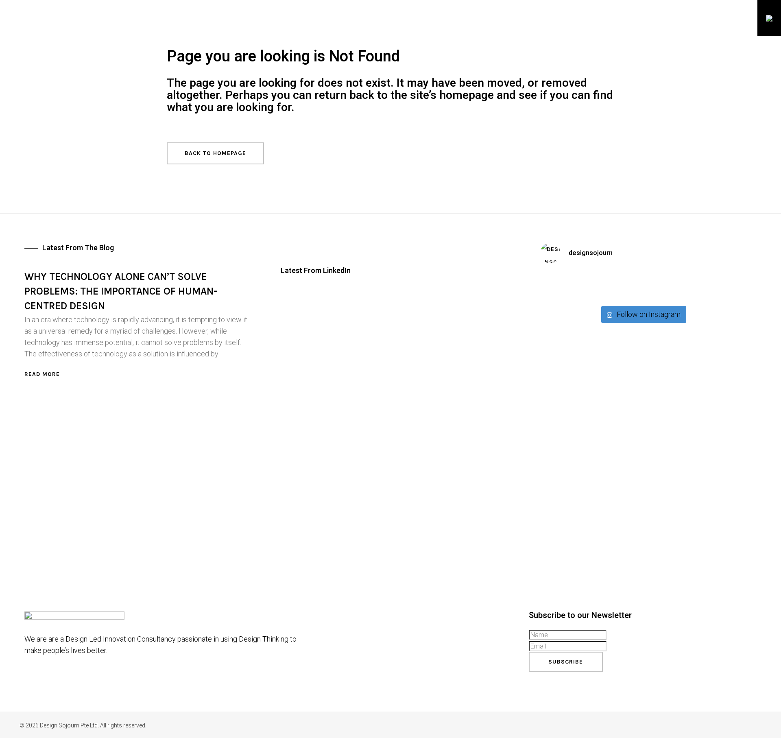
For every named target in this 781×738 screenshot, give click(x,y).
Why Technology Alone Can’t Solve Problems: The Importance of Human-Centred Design (120, 291)
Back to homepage (215, 153)
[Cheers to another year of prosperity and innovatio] (642, 286)
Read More (42, 374)
